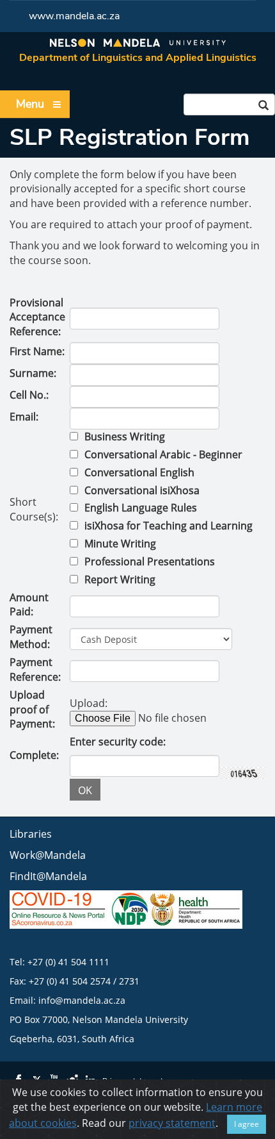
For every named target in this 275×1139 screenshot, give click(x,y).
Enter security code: (118, 742)
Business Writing (124, 436)
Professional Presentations (149, 561)
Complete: (34, 755)
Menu (30, 104)
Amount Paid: (29, 604)
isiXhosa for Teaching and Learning (168, 526)
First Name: (37, 351)
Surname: (33, 373)
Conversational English (139, 472)
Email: (24, 417)
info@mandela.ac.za (81, 1000)
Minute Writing (120, 543)
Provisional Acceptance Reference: (37, 317)
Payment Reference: (35, 669)
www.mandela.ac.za (74, 16)
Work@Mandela (48, 855)
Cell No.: (29, 395)
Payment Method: (31, 636)
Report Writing (119, 579)
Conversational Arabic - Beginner (163, 454)
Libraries (31, 834)
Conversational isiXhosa (142, 490)
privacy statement (172, 1123)
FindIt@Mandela (48, 876)
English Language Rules (140, 508)
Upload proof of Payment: (32, 709)
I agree (246, 1123)
